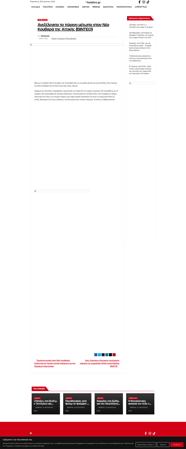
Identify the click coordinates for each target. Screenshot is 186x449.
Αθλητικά (108, 7)
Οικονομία (73, 7)
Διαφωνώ (163, 444)
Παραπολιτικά (124, 7)
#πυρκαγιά (61, 38)
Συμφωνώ (176, 444)
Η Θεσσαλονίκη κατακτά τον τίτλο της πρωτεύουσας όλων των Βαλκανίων (140, 58)
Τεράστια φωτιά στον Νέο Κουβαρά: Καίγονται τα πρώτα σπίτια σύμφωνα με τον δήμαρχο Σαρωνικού (54, 363)
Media (96, 7)
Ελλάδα (36, 7)
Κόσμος (60, 7)
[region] (93, 442)
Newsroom (45, 36)
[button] (155, 7)
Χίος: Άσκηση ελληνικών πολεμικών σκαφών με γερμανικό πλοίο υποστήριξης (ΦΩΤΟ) (99, 363)
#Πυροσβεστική (71, 38)
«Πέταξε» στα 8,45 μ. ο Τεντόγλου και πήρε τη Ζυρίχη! (45, 403)
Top (39, 20)
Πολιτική (48, 7)
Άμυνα (86, 7)
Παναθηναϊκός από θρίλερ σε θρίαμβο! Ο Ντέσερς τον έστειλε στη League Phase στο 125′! (141, 35)
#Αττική (54, 38)
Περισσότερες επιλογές (145, 444)
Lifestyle (141, 7)
